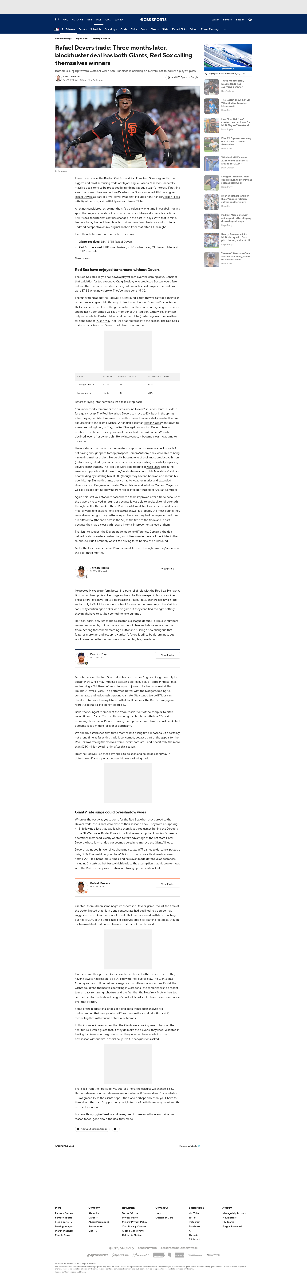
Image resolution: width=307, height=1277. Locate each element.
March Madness (64, 1230)
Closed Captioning (133, 1227)
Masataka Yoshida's (166, 471)
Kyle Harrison (89, 201)
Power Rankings (63, 38)
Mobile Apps (62, 1235)
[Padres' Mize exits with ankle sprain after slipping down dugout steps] (211, 221)
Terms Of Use (130, 1213)
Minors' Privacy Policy (134, 1222)
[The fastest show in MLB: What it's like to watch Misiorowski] (211, 106)
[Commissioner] (162, 1253)
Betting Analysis (64, 1226)
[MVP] (179, 1253)
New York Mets (154, 992)
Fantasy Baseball (101, 38)
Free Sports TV (63, 1222)
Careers (93, 1217)
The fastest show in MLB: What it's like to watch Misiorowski (235, 103)
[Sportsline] (120, 1254)
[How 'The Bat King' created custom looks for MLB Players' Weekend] (211, 125)
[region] (228, 57)
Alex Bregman (106, 418)
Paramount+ (95, 1226)
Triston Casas (152, 423)
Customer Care (164, 1217)
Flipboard (194, 1239)
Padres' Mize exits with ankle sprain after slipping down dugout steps (236, 218)
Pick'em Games (64, 1213)
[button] (225, 29)
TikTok (192, 1217)
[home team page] (86, 576)
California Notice (132, 1232)
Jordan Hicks (171, 197)
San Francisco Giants (144, 178)
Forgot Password (232, 1226)
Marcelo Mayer (164, 485)
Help (158, 1213)
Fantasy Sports (63, 1217)
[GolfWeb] (213, 1255)
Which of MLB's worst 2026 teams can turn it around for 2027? (234, 160)
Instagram (194, 1222)
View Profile (167, 568)
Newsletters (229, 1217)
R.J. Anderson (73, 76)
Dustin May (103, 321)
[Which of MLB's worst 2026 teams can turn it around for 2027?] (211, 163)
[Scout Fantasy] (195, 1255)
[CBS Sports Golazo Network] (179, 1247)
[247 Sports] (97, 1254)
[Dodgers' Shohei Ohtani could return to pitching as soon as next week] (211, 183)
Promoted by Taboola (188, 1146)
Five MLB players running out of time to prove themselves (236, 141)
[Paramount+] (141, 1254)
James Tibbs (135, 201)
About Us (93, 1213)
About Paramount (98, 1222)
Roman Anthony (139, 453)
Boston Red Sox (114, 178)
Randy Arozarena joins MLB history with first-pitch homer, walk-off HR (235, 237)
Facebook (194, 1226)
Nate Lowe (153, 467)
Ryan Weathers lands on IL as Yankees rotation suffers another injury (235, 198)
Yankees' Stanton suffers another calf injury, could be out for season (235, 256)
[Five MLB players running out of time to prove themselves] (211, 144)
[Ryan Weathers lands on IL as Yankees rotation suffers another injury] (211, 202)
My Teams (228, 1222)
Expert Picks (82, 38)
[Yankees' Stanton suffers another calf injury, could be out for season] (211, 259)
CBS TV (93, 1230)
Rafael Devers (84, 197)
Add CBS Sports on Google (184, 77)
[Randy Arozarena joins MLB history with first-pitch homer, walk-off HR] (211, 240)
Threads (193, 1235)
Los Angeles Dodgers (151, 677)
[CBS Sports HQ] (147, 1247)
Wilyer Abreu (128, 485)
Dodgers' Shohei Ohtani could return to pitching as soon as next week (236, 179)
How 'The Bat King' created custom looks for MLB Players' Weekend (235, 122)
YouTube (194, 1213)
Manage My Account (234, 1213)
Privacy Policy (130, 1217)
